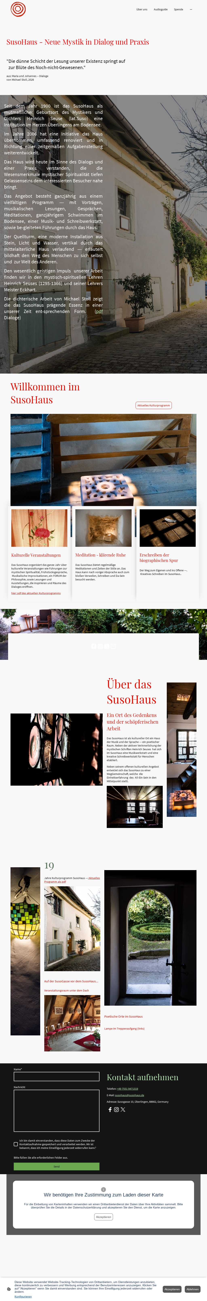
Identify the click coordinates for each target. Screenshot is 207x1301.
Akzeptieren (103, 1217)
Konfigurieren (23, 1296)
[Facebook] (93, 646)
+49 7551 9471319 (127, 1089)
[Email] (113, 646)
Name (18, 1069)
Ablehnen (193, 1289)
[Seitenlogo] (18, 9)
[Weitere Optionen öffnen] (191, 9)
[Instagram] (100, 646)
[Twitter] (106, 646)
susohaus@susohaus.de (129, 1095)
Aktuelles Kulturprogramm (153, 405)
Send (57, 1166)
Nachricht (19, 1087)
